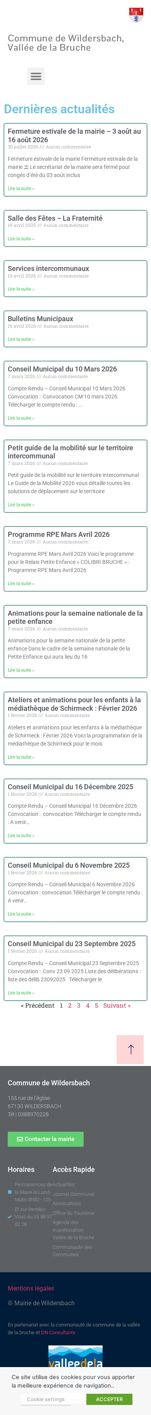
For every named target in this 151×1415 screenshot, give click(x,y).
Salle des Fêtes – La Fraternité (55, 218)
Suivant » (116, 1005)
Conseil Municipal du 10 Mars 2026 (62, 369)
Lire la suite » (21, 188)
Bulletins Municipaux (40, 319)
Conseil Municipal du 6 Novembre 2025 (69, 865)
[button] (36, 76)
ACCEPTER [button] (109, 1399)
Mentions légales (31, 1288)
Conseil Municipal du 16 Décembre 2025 (70, 787)
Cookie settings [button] (46, 1399)
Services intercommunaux (48, 268)
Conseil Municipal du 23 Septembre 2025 (72, 944)
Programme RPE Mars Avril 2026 (59, 534)
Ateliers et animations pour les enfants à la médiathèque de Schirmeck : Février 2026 (74, 704)
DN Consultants (58, 1332)
